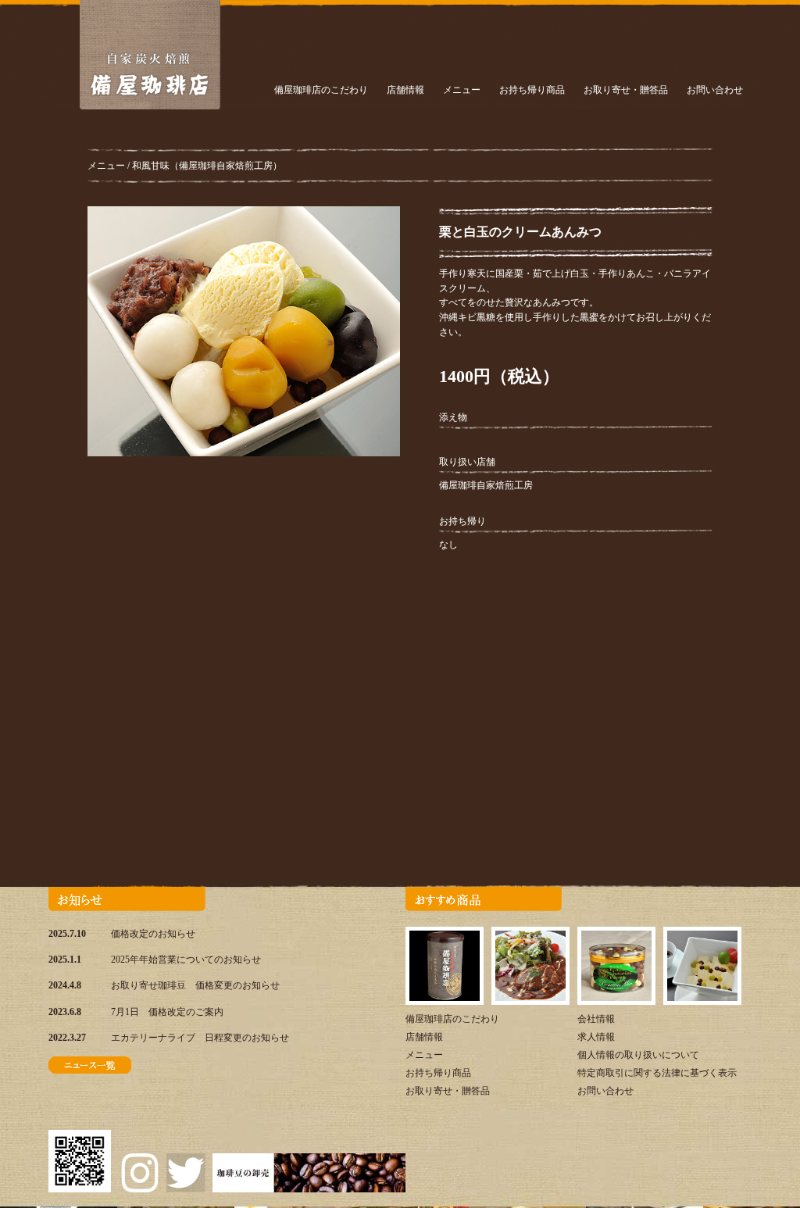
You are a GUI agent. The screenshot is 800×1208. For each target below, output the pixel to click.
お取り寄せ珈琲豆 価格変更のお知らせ (195, 985)
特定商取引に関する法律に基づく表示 (657, 1072)
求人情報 (596, 1036)
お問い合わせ (715, 89)
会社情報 (596, 1018)
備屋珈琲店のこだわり (321, 89)
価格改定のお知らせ (153, 933)
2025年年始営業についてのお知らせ (186, 959)
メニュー (461, 89)
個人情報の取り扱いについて (638, 1054)
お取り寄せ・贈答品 (626, 89)
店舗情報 (405, 89)
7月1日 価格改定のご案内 (167, 1011)
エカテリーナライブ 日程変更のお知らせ (200, 1037)
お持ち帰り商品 (532, 89)
